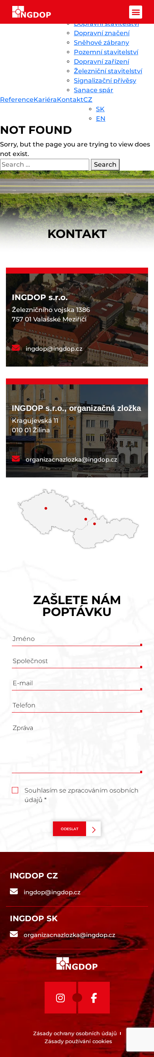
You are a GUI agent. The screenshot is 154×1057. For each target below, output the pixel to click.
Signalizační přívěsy (105, 80)
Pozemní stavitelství (106, 52)
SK (100, 109)
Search (105, 164)
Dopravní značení (102, 33)
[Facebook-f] (94, 997)
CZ (87, 99)
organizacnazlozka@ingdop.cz (71, 459)
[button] (135, 12)
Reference (17, 99)
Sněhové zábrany (101, 42)
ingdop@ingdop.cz (54, 348)
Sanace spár (93, 90)
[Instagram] (60, 997)
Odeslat (69, 829)
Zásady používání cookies (78, 1041)
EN (100, 118)
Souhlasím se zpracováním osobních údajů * (81, 791)
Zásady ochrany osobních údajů (75, 1033)
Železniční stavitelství (108, 71)
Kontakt (70, 99)
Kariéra (45, 99)
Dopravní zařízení (101, 61)
